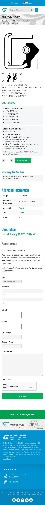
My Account (15, 3)
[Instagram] (27, 500)
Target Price (7, 342)
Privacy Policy (19, 495)
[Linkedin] (22, 500)
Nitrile (21, 208)
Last (3, 303)
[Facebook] (14, 500)
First (3, 294)
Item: (4, 277)
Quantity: (6, 332)
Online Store (6, 21)
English (29, 3)
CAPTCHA (6, 379)
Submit (22, 396)
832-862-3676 (13, 482)
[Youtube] (31, 500)
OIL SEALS (16, 21)
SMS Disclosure (35, 495)
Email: (5, 310)
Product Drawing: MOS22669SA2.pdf (19, 234)
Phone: (5, 321)
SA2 (20, 217)
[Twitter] (18, 500)
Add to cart (22, 160)
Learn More (7, 459)
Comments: (7, 351)
